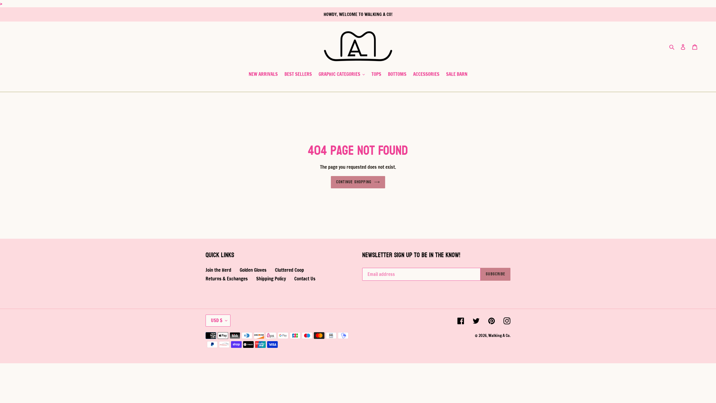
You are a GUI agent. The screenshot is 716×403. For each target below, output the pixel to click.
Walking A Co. (499, 335)
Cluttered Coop (289, 269)
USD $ (216, 320)
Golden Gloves (253, 269)
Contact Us (304, 278)
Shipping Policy (271, 278)
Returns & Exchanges (227, 278)
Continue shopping (353, 182)
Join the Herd (218, 269)
